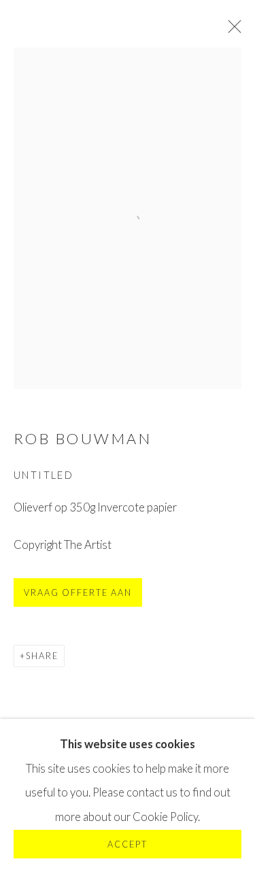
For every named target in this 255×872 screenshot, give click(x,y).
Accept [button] (127, 844)
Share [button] (42, 656)
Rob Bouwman (83, 438)
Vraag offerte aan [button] (78, 593)
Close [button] (231, 30)
